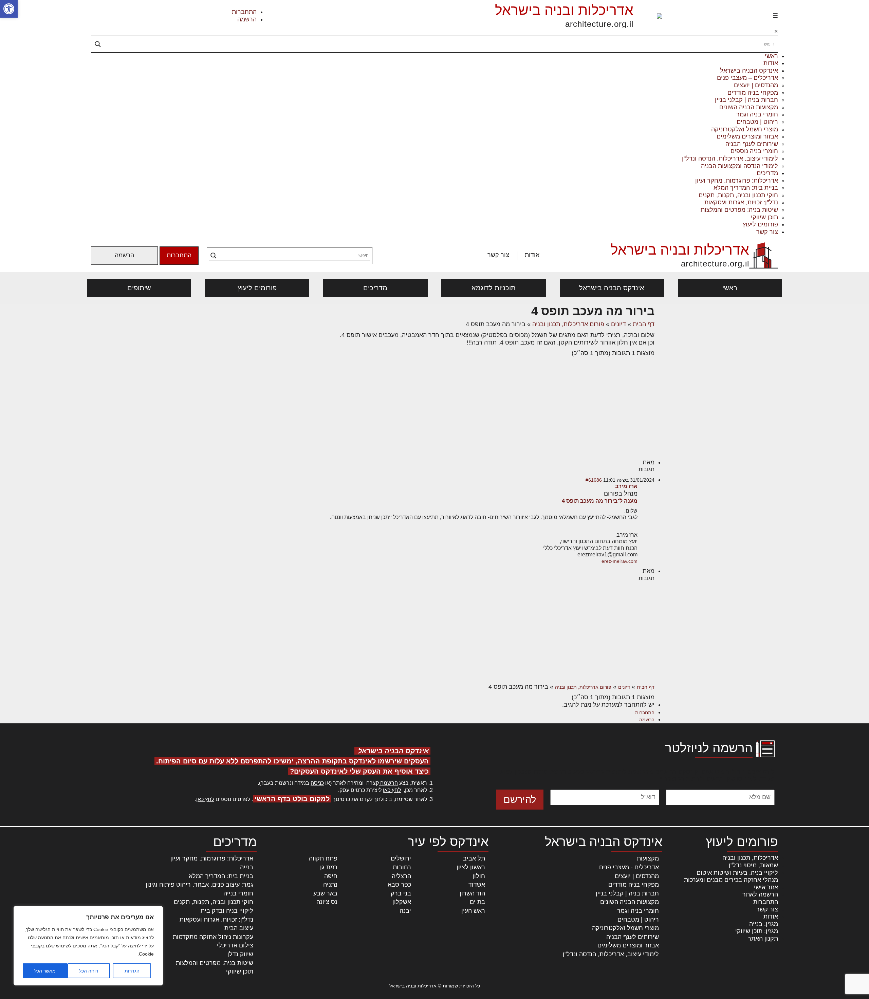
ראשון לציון (471, 867)
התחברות (244, 11)
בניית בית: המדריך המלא (746, 187)
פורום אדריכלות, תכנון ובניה (568, 324)
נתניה (330, 884)
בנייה (246, 867)
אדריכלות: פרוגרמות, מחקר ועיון (736, 180)
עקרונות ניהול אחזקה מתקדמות (213, 936)
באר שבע (325, 893)
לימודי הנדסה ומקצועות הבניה (739, 166)
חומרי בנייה (238, 893)
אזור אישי (766, 887)
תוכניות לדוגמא (494, 288)
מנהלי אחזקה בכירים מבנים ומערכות (731, 879)
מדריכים (767, 173)
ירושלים (401, 858)
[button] (9, 9)
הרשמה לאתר (760, 894)
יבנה (405, 910)
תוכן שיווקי (764, 217)
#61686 (594, 480)
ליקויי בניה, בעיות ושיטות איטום (737, 872)
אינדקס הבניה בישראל (749, 70)
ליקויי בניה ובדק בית (227, 910)
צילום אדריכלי (235, 945)
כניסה (317, 783)
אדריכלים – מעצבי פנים (747, 77)
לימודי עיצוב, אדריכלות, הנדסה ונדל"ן (730, 158)
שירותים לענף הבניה (751, 144)
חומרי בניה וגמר (757, 114)
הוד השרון (472, 893)
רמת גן (328, 867)
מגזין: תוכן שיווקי (756, 931)
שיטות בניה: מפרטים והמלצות (739, 209)
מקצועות (648, 858)
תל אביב (474, 858)
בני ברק (401, 893)
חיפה (330, 876)
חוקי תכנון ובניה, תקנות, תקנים (738, 195)
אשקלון (401, 902)
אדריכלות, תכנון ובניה (750, 857)
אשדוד (476, 884)
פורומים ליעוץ (760, 224)
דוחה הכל (88, 971)
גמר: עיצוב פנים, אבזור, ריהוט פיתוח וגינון (199, 884)
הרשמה (247, 19)
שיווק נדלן (240, 954)
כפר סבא (399, 884)
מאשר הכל (45, 971)
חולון (479, 876)
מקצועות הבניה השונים (748, 107)
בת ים (477, 902)
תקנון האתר (763, 938)
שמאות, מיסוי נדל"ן (753, 865)
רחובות (402, 867)
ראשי (771, 56)
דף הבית (643, 324)
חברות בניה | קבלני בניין (746, 99)
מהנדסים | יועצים (756, 85)
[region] (88, 945)
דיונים (618, 324)
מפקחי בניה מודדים (752, 92)
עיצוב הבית (238, 928)
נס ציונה (326, 902)
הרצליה (401, 876)
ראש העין (473, 910)
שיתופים (139, 288)
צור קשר (767, 231)
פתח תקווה (323, 858)
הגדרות (132, 971)
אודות (770, 63)
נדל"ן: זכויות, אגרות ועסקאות (741, 202)
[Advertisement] (434, 408)
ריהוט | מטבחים (757, 121)
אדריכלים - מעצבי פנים (629, 867)
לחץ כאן (392, 790)
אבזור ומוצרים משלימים (747, 136)
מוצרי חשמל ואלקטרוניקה (744, 129)
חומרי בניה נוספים (754, 151)
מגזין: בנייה (763, 924)
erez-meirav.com (619, 561)
